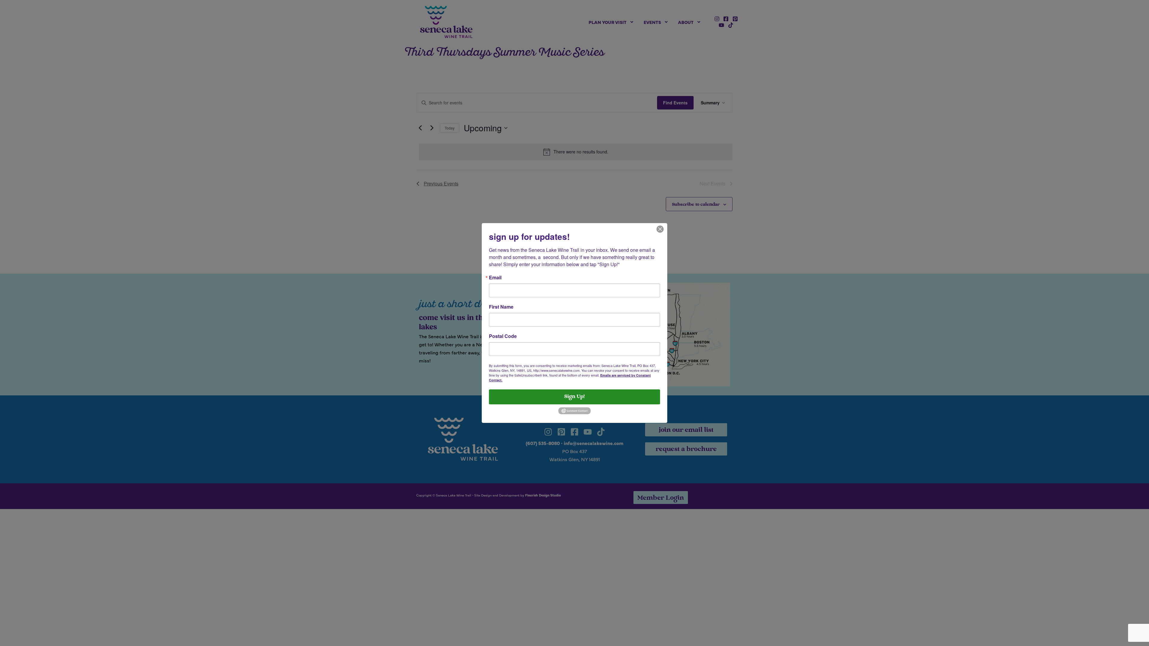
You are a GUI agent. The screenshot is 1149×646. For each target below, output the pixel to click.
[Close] (660, 228)
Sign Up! (574, 397)
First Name (501, 306)
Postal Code (503, 336)
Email (495, 277)
